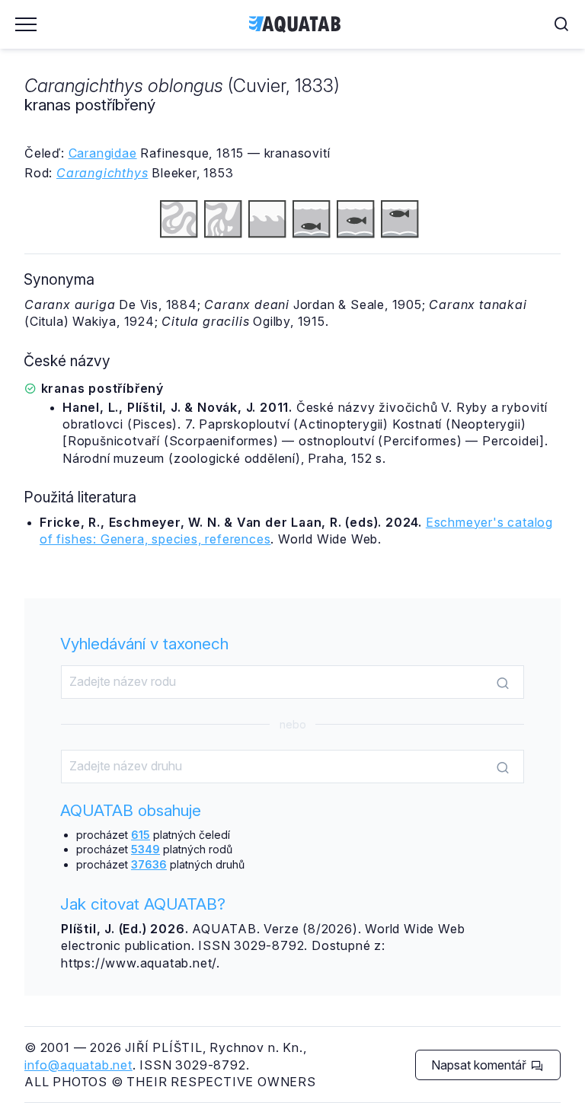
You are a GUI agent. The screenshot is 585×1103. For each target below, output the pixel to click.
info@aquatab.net (78, 1065)
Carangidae (103, 153)
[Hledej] (503, 683)
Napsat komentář (480, 1065)
